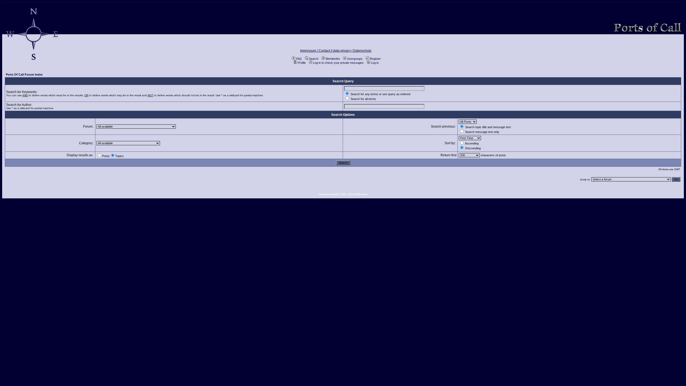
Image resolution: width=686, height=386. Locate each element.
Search (313, 58)
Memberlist (333, 58)
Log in (375, 62)
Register (375, 58)
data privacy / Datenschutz (352, 51)
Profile (302, 62)
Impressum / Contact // (316, 51)
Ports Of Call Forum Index (24, 74)
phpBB (334, 194)
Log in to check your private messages (338, 62)
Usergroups (355, 58)
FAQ (299, 58)
